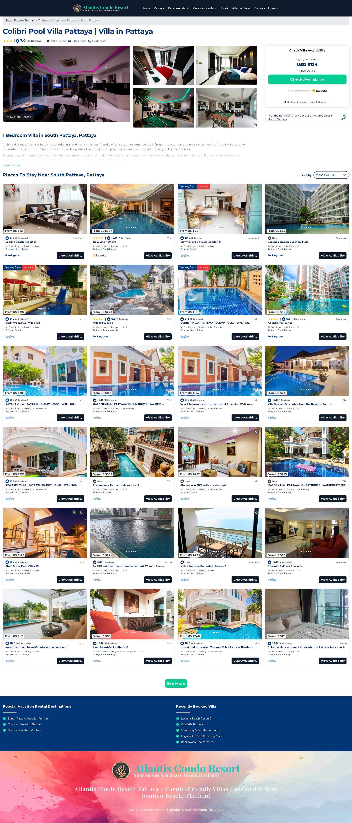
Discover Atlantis (266, 8)
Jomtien (194, 249)
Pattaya (159, 8)
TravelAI (173, 809)
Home (146, 8)
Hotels (223, 8)
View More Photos (19, 117)
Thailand (43, 20)
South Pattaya (90, 20)
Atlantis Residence (280, 322)
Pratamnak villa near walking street (116, 485)
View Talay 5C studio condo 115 (200, 241)
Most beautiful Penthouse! (110, 647)
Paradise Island (178, 8)
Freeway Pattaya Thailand (285, 565)
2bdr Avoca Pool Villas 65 (22, 565)
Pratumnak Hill (110, 330)
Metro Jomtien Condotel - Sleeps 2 (203, 565)
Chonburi (58, 20)
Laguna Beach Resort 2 (21, 241)
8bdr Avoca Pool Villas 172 (23, 322)
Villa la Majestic (103, 322)
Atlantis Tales (241, 8)
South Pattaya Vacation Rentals (28, 718)
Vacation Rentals (204, 8)
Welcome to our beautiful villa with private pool (37, 647)
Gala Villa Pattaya (104, 241)
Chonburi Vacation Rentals (25, 724)
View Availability (70, 255)
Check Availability (307, 79)
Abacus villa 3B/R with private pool (203, 485)
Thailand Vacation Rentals (24, 730)
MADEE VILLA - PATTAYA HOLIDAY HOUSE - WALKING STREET (306, 485)
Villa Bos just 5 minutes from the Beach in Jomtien (300, 404)
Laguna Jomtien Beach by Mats (288, 241)
